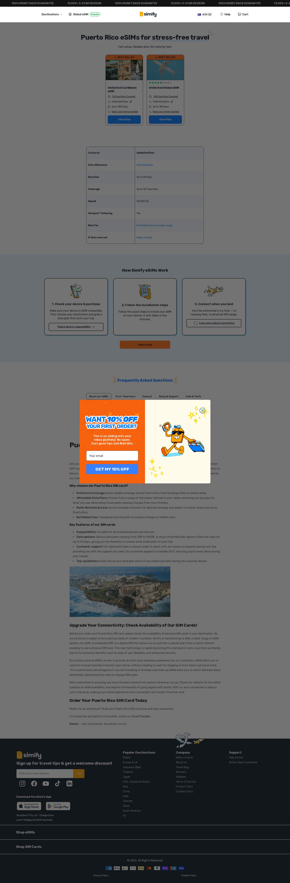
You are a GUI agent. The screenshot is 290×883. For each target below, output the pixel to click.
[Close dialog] (202, 410)
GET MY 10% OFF (112, 469)
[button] (52, 14)
